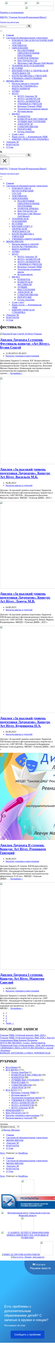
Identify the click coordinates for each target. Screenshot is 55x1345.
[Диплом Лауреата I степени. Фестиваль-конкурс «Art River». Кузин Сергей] (21, 334)
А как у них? (18, 134)
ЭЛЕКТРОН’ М (25, 124)
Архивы (4, 1124)
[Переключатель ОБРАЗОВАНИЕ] (49, 198)
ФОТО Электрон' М (21, 1108)
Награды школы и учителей (25, 83)
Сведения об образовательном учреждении (27, 1137)
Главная (10, 35)
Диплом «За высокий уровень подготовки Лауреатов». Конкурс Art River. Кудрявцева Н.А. (25, 722)
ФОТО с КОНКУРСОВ (28, 98)
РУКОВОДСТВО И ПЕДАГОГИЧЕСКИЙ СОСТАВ (32, 41)
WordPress (23, 1153)
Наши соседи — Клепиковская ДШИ (30, 136)
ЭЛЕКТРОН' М (18, 1087)
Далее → (10, 1023)
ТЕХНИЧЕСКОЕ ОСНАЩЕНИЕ (28, 65)
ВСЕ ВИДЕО (12, 1070)
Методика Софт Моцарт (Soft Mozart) (35, 63)
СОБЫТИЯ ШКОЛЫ (27, 126)
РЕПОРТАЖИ (24, 129)
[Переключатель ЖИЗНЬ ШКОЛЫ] (49, 241)
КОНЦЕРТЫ (23, 116)
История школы (25, 111)
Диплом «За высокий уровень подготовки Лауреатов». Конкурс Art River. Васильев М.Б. (25, 473)
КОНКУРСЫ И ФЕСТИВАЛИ (32, 119)
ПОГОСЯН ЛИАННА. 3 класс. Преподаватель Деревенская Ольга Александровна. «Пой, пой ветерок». (27, 1044)
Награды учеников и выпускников (22, 356)
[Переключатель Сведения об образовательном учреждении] (49, 186)
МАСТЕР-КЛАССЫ (27, 60)
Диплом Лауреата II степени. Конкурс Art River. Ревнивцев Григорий (23, 849)
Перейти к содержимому (12, 12)
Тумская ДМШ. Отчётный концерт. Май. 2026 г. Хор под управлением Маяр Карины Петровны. (27, 1038)
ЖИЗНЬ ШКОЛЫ (14, 1140)
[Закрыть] (4, 161)
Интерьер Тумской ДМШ (29, 106)
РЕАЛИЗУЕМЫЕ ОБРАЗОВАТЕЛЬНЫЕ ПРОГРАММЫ (28, 53)
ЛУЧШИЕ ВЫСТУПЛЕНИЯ (31, 121)
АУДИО (16, 91)
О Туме (9, 147)
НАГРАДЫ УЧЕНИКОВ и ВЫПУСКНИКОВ (25, 87)
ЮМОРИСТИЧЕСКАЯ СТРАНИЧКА (30, 139)
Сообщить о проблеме (27, 1334)
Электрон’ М (12, 142)
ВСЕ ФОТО (11, 1090)
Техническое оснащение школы (32, 109)
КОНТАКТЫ (12, 144)
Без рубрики (11, 1067)
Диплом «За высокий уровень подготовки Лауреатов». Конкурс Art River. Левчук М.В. (25, 597)
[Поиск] (29, 26)
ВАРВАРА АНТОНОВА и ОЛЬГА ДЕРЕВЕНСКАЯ (25, 1053)
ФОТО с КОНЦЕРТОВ (28, 101)
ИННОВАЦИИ (13, 1110)
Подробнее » (16, 373)
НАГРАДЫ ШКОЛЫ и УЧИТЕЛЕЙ (29, 76)
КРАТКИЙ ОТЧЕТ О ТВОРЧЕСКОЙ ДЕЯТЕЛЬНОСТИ (30, 71)
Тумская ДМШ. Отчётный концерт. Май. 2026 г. (23, 1035)
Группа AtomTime (26, 131)
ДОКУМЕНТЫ (19, 45)
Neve (2, 1153)
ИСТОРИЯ (17, 68)
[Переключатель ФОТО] (49, 254)
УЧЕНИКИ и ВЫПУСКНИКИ (27, 78)
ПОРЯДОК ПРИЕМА (28, 58)
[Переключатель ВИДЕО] (49, 277)
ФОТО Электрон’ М (27, 96)
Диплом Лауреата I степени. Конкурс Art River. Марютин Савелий (22, 978)
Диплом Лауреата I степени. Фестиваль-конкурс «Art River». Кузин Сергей (25, 343)
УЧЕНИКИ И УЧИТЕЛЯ (29, 104)
